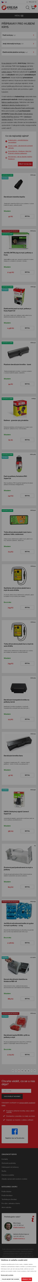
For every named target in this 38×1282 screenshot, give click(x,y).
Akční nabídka (6, 1207)
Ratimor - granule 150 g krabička (16, 420)
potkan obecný (7, 72)
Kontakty (5, 1159)
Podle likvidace (7, 1195)
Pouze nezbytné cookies (10, 1279)
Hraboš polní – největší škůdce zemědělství (18, 141)
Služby (4, 1171)
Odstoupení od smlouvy (10, 1167)
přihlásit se (32, 2)
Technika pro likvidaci (9, 1199)
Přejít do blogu (25, 164)
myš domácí (27, 69)
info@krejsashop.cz (19, 1227)
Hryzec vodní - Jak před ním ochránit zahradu (20, 147)
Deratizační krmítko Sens (13, 756)
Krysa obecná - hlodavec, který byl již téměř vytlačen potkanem (19, 152)
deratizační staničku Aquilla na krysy (14, 105)
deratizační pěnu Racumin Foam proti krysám (18, 108)
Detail (27, 216)
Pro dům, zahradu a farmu (11, 1203)
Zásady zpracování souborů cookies (14, 1179)
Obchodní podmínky (9, 1163)
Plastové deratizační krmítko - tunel (17, 364)
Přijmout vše (26, 1279)
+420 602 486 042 (18, 1236)
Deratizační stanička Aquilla (14, 197)
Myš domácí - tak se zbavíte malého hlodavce (20, 158)
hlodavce (23, 66)
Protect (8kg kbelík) (16, 114)
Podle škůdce (6, 1191)
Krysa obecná (6, 63)
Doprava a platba (8, 1175)
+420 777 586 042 (18, 1225)
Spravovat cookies (7, 1275)
